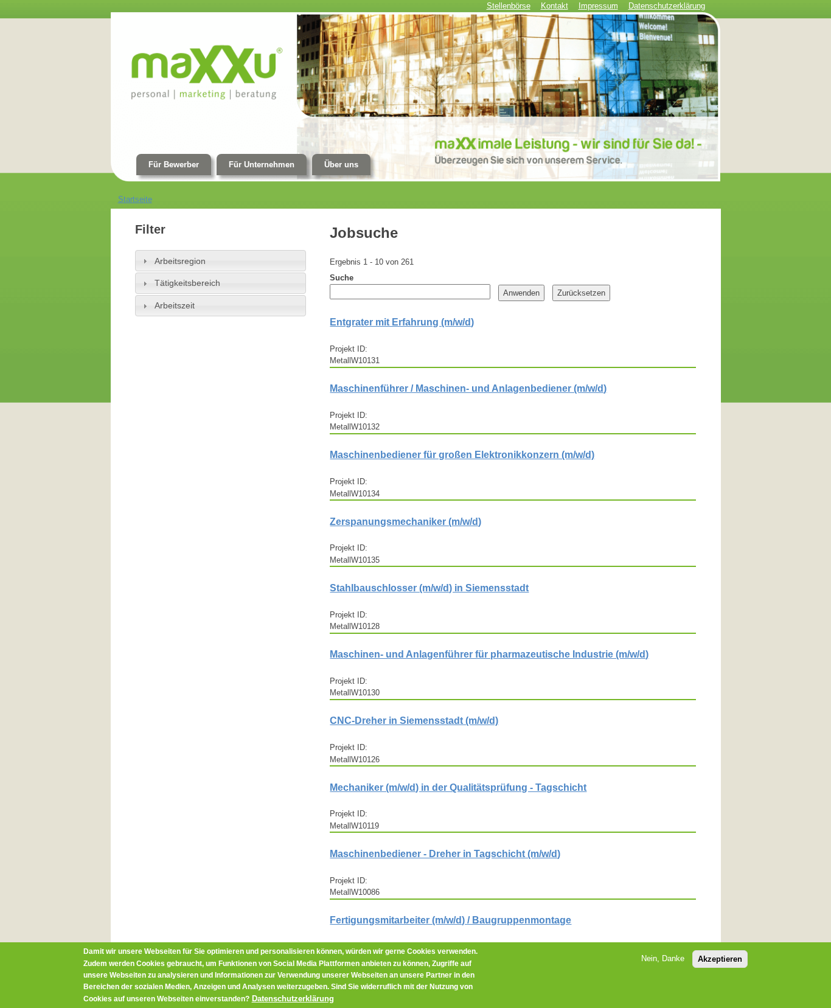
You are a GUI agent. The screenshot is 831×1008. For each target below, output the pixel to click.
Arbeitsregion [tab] (180, 261)
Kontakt (554, 5)
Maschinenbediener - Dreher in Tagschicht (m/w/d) (445, 854)
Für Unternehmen (261, 164)
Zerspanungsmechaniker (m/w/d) (405, 521)
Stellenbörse (508, 5)
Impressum (598, 5)
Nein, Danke (662, 958)
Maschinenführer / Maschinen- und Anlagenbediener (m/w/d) (468, 388)
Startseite (135, 199)
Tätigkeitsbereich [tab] (187, 283)
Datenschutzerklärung (293, 998)
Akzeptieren (720, 959)
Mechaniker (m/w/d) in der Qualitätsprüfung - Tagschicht (458, 787)
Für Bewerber (173, 164)
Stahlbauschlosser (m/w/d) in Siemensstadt (429, 588)
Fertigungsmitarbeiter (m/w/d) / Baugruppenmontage (450, 920)
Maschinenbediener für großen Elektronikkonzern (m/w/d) (462, 455)
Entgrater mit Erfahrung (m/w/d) (402, 322)
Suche (341, 277)
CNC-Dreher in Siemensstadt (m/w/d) (414, 720)
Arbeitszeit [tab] (175, 305)
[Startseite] (416, 97)
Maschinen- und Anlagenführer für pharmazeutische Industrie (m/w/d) (489, 654)
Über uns (341, 164)
